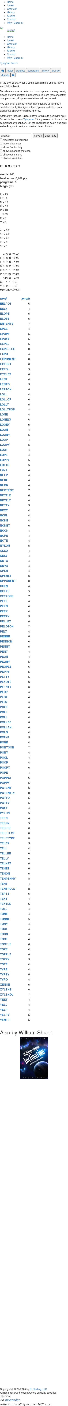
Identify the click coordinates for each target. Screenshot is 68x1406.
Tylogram (28, 119)
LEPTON (6, 389)
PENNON (6, 641)
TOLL (3, 909)
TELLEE (5, 853)
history (45, 70)
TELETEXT (7, 833)
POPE (4, 773)
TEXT (3, 899)
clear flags (50, 135)
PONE (4, 742)
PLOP (4, 692)
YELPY (4, 1015)
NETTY (4, 505)
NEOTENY (7, 490)
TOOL (4, 929)
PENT (4, 651)
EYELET (5, 374)
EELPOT (5, 303)
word (3, 298)
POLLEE (5, 722)
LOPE (4, 455)
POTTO (5, 798)
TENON (5, 873)
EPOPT (5, 334)
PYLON (5, 813)
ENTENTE (6, 324)
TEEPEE (5, 828)
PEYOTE (5, 682)
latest (10, 70)
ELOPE (5, 313)
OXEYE (5, 591)
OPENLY (5, 576)
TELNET (5, 863)
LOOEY (5, 424)
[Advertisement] (34, 1233)
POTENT (6, 788)
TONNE (5, 919)
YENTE (5, 1020)
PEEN (4, 606)
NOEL (4, 515)
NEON (4, 485)
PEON (4, 657)
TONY (4, 924)
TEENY (5, 823)
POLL (3, 717)
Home (10, 1)
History (11, 12)
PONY (4, 752)
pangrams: (7, 182)
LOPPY (5, 460)
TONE (4, 914)
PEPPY (5, 672)
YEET (3, 999)
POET (4, 707)
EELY (3, 309)
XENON (5, 984)
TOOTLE (5, 944)
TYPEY (4, 974)
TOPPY (5, 959)
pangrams (33, 70)
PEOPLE (6, 667)
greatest (20, 70)
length (25, 298)
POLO (4, 732)
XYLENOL (6, 994)
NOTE (4, 540)
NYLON (5, 546)
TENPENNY (8, 878)
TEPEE (4, 894)
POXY (4, 808)
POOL (4, 757)
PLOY (3, 702)
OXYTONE (7, 596)
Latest (10, 5)
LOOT (4, 450)
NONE (4, 520)
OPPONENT (8, 581)
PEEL (3, 601)
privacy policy (12, 1399)
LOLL (3, 394)
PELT (3, 631)
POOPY (5, 767)
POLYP (4, 737)
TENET (4, 868)
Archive (11, 15)
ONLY (3, 556)
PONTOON (7, 747)
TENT (3, 884)
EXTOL (4, 369)
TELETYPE (7, 838)
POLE (4, 712)
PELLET (5, 621)
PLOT (3, 697)
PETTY (4, 677)
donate (5, 75)
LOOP (4, 440)
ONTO (4, 561)
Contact (11, 19)
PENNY (5, 646)
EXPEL (4, 344)
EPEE (4, 329)
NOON (4, 530)
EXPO (4, 354)
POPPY (5, 783)
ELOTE (4, 319)
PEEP (4, 611)
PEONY (5, 662)
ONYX (4, 566)
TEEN (4, 818)
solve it (38, 135)
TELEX (4, 843)
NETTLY (5, 500)
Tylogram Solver (9, 63)
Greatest (12, 8)
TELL (3, 848)
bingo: (4, 186)
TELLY (4, 858)
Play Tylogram (15, 22)
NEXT (4, 510)
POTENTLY (7, 793)
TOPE (4, 949)
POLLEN (6, 727)
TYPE (3, 969)
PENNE (5, 636)
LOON (4, 430)
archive (56, 70)
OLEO (4, 551)
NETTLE (5, 495)
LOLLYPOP (7, 409)
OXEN (4, 586)
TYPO (4, 979)
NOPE (4, 536)
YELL (3, 1005)
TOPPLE (5, 954)
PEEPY (5, 616)
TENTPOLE (7, 889)
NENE (4, 480)
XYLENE (6, 989)
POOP (4, 762)
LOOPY (5, 445)
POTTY (4, 803)
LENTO (5, 384)
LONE (4, 414)
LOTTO (4, 465)
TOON (4, 934)
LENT (3, 379)
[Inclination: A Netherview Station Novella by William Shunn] (34, 1058)
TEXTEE (5, 904)
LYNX (3, 470)
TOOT (4, 939)
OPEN (4, 571)
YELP (3, 1010)
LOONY (5, 435)
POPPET (6, 778)
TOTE (3, 964)
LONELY (5, 419)
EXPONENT (8, 359)
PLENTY (5, 687)
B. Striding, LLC (38, 1389)
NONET (5, 525)
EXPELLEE (7, 349)
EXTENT (5, 364)
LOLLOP (5, 399)
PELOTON (7, 626)
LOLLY (4, 404)
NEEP (4, 475)
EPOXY (5, 339)
